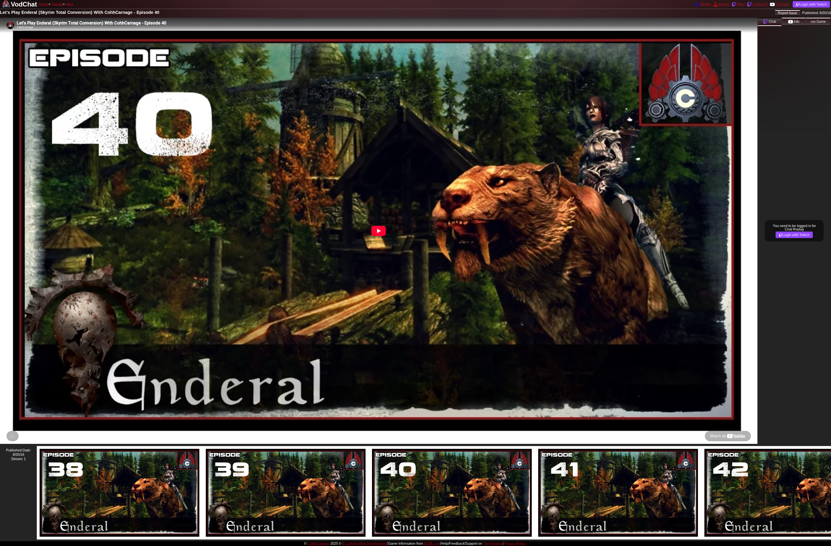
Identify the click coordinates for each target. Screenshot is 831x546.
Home (43, 4)
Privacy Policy (515, 543)
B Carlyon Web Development (364, 543)
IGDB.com (432, 543)
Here (69, 4)
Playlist (57, 4)
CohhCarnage (318, 543)
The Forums (492, 543)
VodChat (24, 4)
